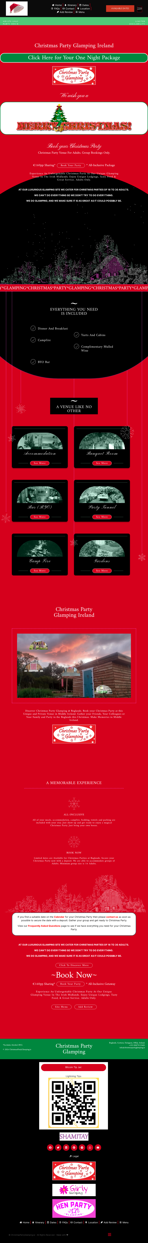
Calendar (59, 916)
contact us (112, 916)
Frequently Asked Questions (44, 925)
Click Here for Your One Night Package (74, 58)
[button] (50, 1147)
